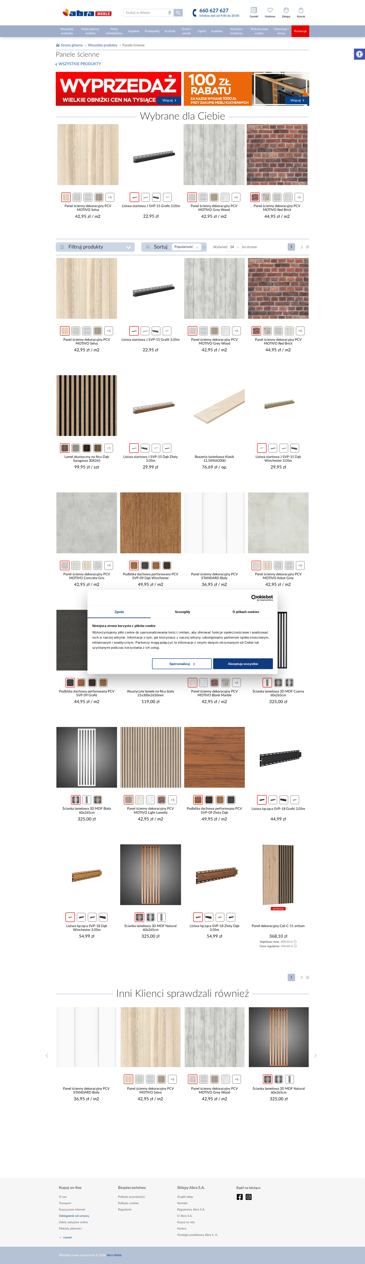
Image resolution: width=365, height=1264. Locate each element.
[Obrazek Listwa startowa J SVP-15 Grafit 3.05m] (151, 154)
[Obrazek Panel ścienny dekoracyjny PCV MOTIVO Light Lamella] (150, 757)
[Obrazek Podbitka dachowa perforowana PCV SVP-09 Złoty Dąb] (214, 757)
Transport (65, 1203)
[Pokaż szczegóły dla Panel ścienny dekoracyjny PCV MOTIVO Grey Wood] (215, 1037)
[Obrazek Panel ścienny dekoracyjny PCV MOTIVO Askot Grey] (278, 522)
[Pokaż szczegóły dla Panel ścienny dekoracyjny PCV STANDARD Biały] (86, 1037)
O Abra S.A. (184, 1216)
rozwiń (67, 1237)
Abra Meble (114, 1255)
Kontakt (182, 1203)
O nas (63, 1196)
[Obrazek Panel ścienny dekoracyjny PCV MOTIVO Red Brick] (277, 154)
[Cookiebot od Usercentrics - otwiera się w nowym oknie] (254, 598)
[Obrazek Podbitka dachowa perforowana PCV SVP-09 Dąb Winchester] (150, 522)
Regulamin (125, 1209)
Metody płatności (70, 1228)
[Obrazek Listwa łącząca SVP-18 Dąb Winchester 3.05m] (86, 874)
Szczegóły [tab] (182, 612)
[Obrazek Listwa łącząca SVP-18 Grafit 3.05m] (278, 757)
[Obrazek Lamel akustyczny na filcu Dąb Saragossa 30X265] (86, 405)
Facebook (239, 1197)
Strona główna (72, 45)
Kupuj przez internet (72, 1209)
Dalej (302, 247)
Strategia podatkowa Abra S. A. (197, 1235)
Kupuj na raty (186, 1222)
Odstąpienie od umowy (74, 1216)
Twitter (248, 1197)
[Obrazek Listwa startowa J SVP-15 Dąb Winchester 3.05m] (278, 405)
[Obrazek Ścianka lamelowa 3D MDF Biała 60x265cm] (86, 757)
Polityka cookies (128, 1203)
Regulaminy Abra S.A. (191, 1209)
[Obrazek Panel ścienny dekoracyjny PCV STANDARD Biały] (214, 522)
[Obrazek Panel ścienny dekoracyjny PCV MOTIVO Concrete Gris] (86, 522)
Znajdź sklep (185, 1196)
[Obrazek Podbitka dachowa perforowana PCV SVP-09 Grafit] (86, 640)
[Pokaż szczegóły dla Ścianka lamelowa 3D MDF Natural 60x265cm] (279, 1037)
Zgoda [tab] (119, 612)
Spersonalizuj (179, 663)
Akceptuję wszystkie (243, 663)
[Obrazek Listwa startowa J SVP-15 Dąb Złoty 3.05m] (150, 405)
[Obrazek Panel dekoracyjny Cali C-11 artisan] (278, 874)
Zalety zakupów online (73, 1222)
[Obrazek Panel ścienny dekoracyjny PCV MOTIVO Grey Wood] (214, 154)
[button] (359, 54)
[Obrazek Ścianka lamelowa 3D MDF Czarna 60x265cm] (278, 640)
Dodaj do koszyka (89, 597)
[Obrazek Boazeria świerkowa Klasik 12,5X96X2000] (214, 405)
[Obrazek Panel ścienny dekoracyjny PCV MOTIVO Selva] (87, 154)
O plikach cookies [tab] (246, 612)
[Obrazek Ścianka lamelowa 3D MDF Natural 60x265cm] (150, 874)
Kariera (181, 1228)
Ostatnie (307, 247)
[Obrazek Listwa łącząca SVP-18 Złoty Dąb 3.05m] (214, 874)
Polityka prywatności (131, 1196)
